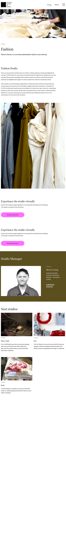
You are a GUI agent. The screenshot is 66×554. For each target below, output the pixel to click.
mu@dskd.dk (50, 284)
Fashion (25, 11)
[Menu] (63, 4)
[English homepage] (6, 4)
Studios (19, 11)
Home (2, 11)
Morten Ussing (52, 269)
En (50, 5)
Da (48, 5)
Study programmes (10, 11)
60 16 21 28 (49, 286)
